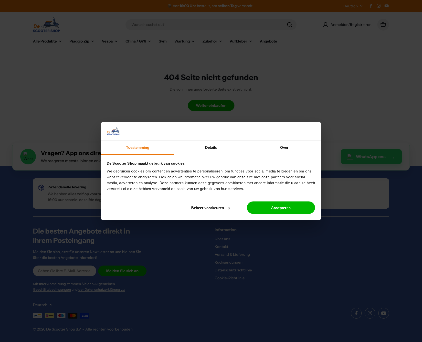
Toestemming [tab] (137, 147)
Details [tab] (211, 147)
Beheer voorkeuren (207, 207)
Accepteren (281, 207)
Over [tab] (284, 147)
